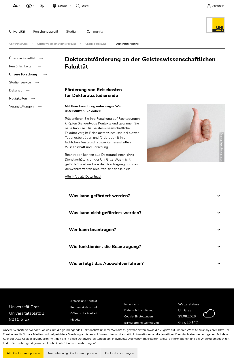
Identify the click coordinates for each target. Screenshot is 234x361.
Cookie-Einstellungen (138, 317)
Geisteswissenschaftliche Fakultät (56, 44)
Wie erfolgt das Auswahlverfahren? (106, 263)
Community (95, 31)
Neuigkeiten (18, 98)
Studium (72, 31)
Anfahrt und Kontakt (83, 301)
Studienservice (20, 82)
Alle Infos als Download (83, 176)
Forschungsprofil (45, 31)
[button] (16, 5)
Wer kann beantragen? (92, 230)
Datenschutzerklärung (138, 310)
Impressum (131, 304)
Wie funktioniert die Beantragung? (105, 246)
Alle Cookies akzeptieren (23, 353)
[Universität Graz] (215, 25)
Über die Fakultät (22, 58)
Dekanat (15, 90)
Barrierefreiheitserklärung (141, 323)
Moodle (75, 320)
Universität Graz (18, 44)
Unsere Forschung (96, 44)
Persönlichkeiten (21, 66)
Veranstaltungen (22, 106)
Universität (17, 31)
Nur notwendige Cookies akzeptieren (72, 353)
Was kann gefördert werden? (99, 196)
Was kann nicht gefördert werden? (105, 213)
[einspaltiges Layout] (43, 5)
